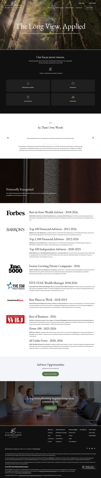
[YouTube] (92, 448)
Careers (50, 441)
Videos (70, 435)
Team (49, 435)
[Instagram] (95, 448)
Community (51, 438)
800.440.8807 (92, 3)
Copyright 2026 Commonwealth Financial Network (29, 475)
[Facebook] (87, 448)
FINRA (50, 458)
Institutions (59, 441)
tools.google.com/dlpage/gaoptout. (23, 472)
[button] (50, 7)
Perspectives (72, 432)
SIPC (53, 458)
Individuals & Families (61, 432)
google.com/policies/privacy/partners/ (48, 471)
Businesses (58, 435)
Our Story (50, 432)
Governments (59, 438)
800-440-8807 (36, 449)
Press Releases (72, 441)
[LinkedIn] (90, 448)
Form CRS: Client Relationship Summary (16, 466)
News (70, 438)
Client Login (81, 3)
